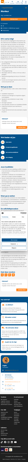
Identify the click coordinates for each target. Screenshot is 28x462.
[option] (8, 2)
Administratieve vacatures (6, 404)
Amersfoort (16, 414)
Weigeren (14, 248)
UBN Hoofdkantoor (18, 406)
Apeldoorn (16, 417)
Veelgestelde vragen (5, 419)
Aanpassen (13, 244)
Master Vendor (17, 402)
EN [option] (8, 2)
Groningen (16, 419)
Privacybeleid (23, 459)
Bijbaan (2, 431)
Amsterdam (16, 415)
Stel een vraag (4, 430)
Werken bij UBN (4, 412)
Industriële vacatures (5, 402)
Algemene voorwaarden (6, 459)
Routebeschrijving (9, 379)
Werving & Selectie (18, 404)
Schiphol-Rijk (17, 422)
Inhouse (16, 401)
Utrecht (15, 424)
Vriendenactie (4, 435)
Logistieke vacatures (5, 401)
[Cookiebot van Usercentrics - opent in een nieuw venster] (20, 213)
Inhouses (3, 415)
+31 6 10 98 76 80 (9, 388)
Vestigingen (3, 414)
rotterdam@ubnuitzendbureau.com (12, 381)
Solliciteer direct (14, 19)
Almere (15, 412)
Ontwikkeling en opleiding (6, 417)
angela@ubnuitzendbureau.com (12, 370)
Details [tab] (14, 216)
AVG (16, 459)
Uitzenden (16, 399)
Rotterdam (16, 420)
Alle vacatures (4, 399)
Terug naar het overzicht (7, 7)
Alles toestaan (14, 240)
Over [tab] (23, 216)
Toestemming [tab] (5, 216)
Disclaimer (19, 459)
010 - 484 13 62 (8, 384)
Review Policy (13, 459)
